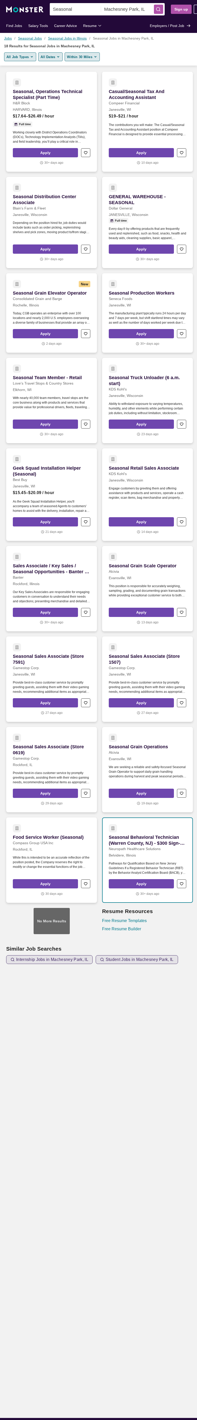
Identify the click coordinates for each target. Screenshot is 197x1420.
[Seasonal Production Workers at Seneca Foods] (147, 313)
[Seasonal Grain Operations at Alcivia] (147, 769)
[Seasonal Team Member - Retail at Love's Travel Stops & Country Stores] (51, 400)
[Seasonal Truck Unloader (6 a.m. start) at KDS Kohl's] (147, 400)
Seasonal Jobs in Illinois (67, 38)
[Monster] (25, 9)
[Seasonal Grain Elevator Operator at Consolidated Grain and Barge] (51, 313)
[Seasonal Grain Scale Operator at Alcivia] (147, 589)
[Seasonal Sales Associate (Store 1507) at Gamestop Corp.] (147, 679)
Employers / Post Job (167, 26)
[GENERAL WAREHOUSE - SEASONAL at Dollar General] (147, 222)
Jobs (8, 38)
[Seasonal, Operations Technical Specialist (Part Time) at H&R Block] (51, 121)
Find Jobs (14, 26)
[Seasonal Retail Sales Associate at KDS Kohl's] (147, 494)
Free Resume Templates (124, 920)
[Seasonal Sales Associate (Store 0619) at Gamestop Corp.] (51, 769)
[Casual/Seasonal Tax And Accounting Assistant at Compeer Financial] (147, 121)
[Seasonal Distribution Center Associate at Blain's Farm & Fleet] (51, 222)
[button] (158, 9)
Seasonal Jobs (30, 38)
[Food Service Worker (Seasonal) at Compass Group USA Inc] (51, 860)
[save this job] (85, 152)
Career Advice (65, 26)
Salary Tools (38, 26)
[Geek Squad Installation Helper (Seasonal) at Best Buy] (51, 494)
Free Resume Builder (121, 929)
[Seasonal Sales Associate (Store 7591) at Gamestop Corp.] (51, 679)
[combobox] (75, 9)
